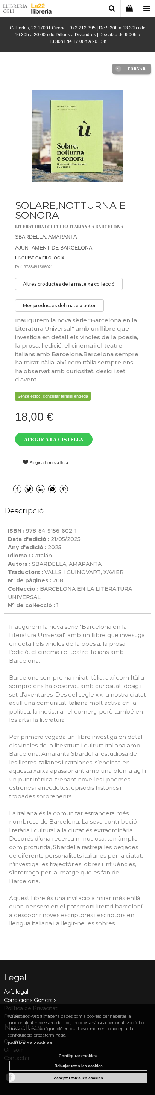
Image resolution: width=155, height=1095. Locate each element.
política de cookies (30, 1043)
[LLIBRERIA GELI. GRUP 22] (27, 9)
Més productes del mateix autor (59, 305)
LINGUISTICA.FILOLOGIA (39, 258)
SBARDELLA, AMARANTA (46, 237)
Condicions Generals (30, 1000)
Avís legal (16, 991)
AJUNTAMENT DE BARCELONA (53, 248)
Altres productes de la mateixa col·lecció (69, 284)
